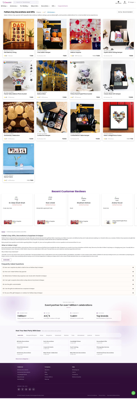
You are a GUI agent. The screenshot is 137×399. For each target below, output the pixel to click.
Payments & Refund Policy (113, 395)
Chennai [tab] (97, 335)
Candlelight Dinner (22, 374)
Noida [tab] (41, 335)
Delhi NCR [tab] (20, 335)
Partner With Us (49, 377)
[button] (4, 6)
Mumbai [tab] (66, 335)
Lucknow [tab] (89, 335)
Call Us (74, 372)
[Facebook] (22, 389)
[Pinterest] (26, 389)
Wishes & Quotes (76, 377)
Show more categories (22, 359)
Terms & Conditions (92, 395)
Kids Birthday (20, 379)
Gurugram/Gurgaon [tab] (31, 335)
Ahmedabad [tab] (80, 335)
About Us (47, 370)
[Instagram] (18, 389)
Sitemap (47, 379)
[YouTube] (33, 389)
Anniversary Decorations (23, 372)
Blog (46, 372)
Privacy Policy (102, 395)
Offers (46, 374)
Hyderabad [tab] (58, 335)
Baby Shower (20, 377)
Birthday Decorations (22, 370)
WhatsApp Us (75, 370)
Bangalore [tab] (49, 335)
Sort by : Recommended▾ (125, 12)
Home (3, 232)
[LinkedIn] (29, 389)
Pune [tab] (73, 335)
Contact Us (75, 374)
